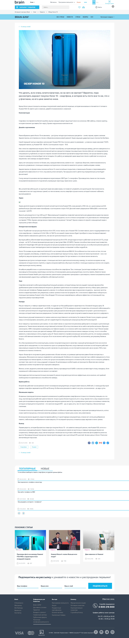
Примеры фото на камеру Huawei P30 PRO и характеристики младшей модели (30, 556)
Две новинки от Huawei (94, 554)
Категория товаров (107, 17)
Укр (97, 2)
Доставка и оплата (39, 607)
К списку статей (25, 26)
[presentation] (17, 549)
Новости (42, 12)
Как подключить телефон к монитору (30, 482)
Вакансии (18, 610)
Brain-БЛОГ (37, 605)
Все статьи (60, 17)
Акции (54, 605)
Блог (34, 12)
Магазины (53, 2)
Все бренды (19, 608)
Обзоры (85, 17)
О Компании (19, 603)
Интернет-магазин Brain (22, 12)
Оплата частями (57, 612)
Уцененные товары (58, 615)
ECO (92, 17)
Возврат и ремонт (39, 612)
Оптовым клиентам (77, 605)
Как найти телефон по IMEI (26, 492)
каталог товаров (27, 7)
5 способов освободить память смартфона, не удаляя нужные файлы (40, 472)
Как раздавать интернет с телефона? (30, 502)
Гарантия (36, 610)
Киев (31, 2)
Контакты (18, 613)
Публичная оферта (40, 617)
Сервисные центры (40, 615)
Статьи (77, 17)
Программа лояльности (66, 2)
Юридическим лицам (78, 603)
